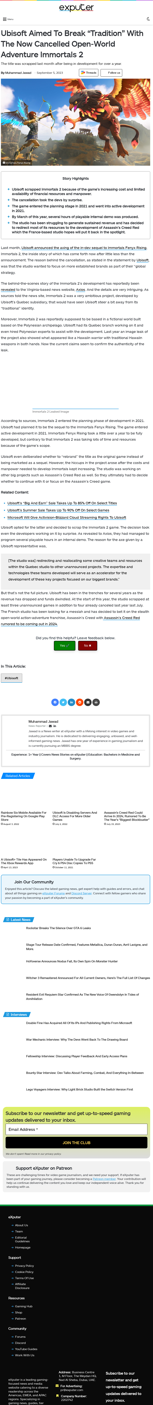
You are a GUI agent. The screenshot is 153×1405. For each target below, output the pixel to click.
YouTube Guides (26, 1349)
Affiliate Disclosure (22, 1286)
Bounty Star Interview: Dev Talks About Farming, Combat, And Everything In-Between (85, 1072)
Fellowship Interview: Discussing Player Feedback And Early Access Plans (76, 1056)
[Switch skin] (148, 19)
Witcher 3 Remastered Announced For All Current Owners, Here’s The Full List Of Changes (88, 978)
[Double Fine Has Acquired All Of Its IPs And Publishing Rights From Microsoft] (13, 1028)
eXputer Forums (53, 893)
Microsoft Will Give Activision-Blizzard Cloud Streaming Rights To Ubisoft (66, 517)
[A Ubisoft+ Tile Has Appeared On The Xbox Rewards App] (24, 842)
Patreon (20, 1318)
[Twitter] (63, 702)
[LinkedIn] (71, 702)
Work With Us (24, 1355)
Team (19, 1231)
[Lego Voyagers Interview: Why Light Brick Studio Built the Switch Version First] (13, 1094)
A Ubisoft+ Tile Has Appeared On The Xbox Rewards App (24, 860)
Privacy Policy (24, 1265)
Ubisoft (143, 260)
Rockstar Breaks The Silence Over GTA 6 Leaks (58, 928)
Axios (80, 289)
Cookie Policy (24, 1271)
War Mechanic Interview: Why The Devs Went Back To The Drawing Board (77, 1039)
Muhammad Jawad (16, 72)
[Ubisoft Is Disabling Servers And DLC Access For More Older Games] (76, 796)
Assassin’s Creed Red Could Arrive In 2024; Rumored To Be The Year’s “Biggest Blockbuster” (126, 815)
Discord (20, 1342)
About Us (21, 1225)
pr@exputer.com (71, 1389)
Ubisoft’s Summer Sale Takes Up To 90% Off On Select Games (58, 510)
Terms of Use (24, 1277)
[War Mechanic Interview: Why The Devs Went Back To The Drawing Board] (13, 1044)
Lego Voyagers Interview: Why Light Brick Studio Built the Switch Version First (79, 1089)
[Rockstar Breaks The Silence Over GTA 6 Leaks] (13, 933)
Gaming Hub (23, 1306)
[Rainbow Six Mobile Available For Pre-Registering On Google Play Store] (24, 796)
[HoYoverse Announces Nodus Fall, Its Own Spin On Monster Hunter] (13, 966)
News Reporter (37, 725)
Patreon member (104, 1179)
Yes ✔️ (64, 645)
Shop (18, 1312)
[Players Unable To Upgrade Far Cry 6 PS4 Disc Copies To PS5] (76, 842)
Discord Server (81, 893)
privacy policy (53, 1153)
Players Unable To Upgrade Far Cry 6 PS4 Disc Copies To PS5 (74, 860)
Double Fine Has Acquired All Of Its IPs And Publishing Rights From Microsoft (79, 1023)
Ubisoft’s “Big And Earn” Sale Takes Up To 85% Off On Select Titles (62, 503)
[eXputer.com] (76, 8)
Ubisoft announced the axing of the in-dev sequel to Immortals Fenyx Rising (83, 247)
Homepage (22, 1247)
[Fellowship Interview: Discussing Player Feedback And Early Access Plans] (13, 1061)
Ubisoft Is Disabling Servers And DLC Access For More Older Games (75, 815)
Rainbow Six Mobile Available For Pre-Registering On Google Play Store (23, 815)
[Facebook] (55, 702)
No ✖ (87, 645)
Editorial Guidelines (22, 1239)
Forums (20, 1336)
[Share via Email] (88, 702)
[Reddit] (79, 702)
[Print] (96, 702)
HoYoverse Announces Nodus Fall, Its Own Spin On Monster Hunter (72, 961)
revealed (8, 289)
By (3, 72)
